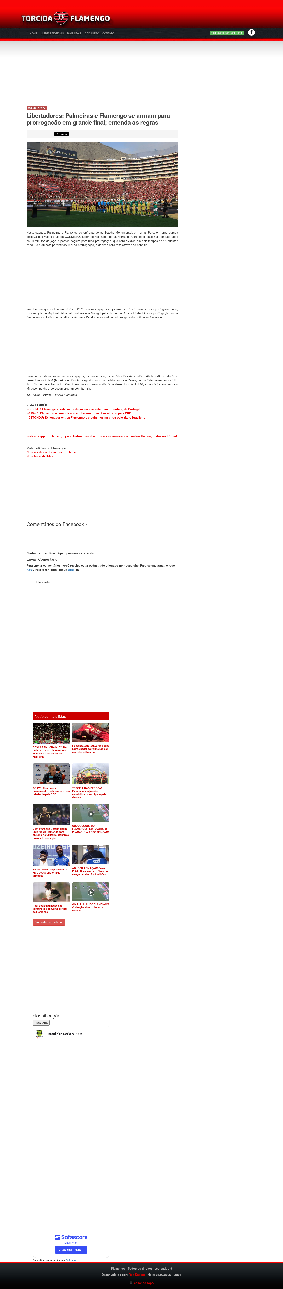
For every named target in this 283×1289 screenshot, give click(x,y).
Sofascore (72, 1260)
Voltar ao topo (143, 1283)
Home (33, 33)
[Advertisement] (190, 19)
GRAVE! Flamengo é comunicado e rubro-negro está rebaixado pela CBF (79, 413)
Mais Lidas (74, 33)
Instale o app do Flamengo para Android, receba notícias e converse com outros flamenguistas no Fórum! (102, 436)
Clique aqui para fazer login (227, 32)
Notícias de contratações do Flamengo (54, 452)
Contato (108, 33)
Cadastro (92, 33)
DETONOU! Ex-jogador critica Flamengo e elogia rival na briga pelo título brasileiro (86, 417)
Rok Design (137, 1274)
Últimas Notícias (52, 33)
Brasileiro (41, 1023)
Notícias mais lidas (40, 456)
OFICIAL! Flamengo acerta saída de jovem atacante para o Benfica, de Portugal (84, 409)
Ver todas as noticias (49, 922)
